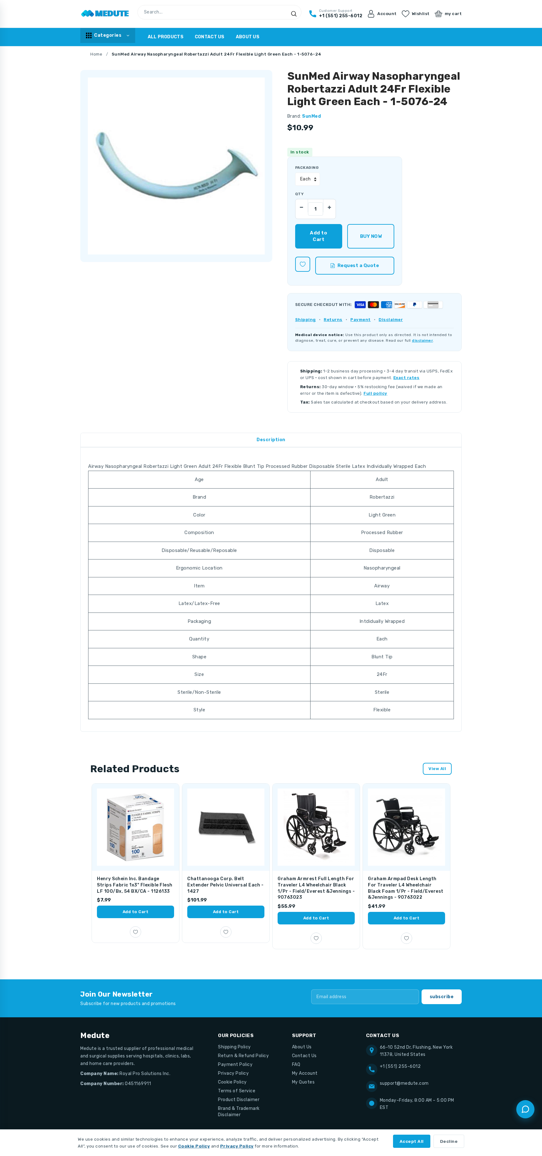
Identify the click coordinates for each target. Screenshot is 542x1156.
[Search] (294, 13)
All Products (165, 37)
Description (271, 439)
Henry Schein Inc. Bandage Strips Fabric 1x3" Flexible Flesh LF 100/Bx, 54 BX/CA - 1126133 (135, 885)
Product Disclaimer (238, 1099)
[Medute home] (105, 13)
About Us (247, 37)
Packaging (307, 167)
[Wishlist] (302, 264)
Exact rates (406, 377)
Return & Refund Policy (243, 1055)
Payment (360, 319)
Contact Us (210, 37)
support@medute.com (404, 1083)
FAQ (296, 1064)
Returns (333, 319)
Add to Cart (136, 911)
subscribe (442, 996)
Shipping (305, 319)
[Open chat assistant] (525, 1109)
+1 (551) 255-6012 (400, 1066)
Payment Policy (235, 1064)
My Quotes (303, 1082)
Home (96, 54)
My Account (305, 1073)
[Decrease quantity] (301, 205)
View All (437, 768)
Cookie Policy (232, 1082)
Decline (449, 1141)
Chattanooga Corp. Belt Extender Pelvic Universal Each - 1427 (225, 885)
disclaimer (422, 340)
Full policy (375, 393)
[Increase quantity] (329, 205)
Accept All (412, 1141)
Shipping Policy (234, 1047)
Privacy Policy (233, 1073)
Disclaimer (391, 319)
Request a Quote (358, 265)
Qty (299, 194)
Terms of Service (236, 1091)
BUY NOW (371, 236)
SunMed (311, 116)
